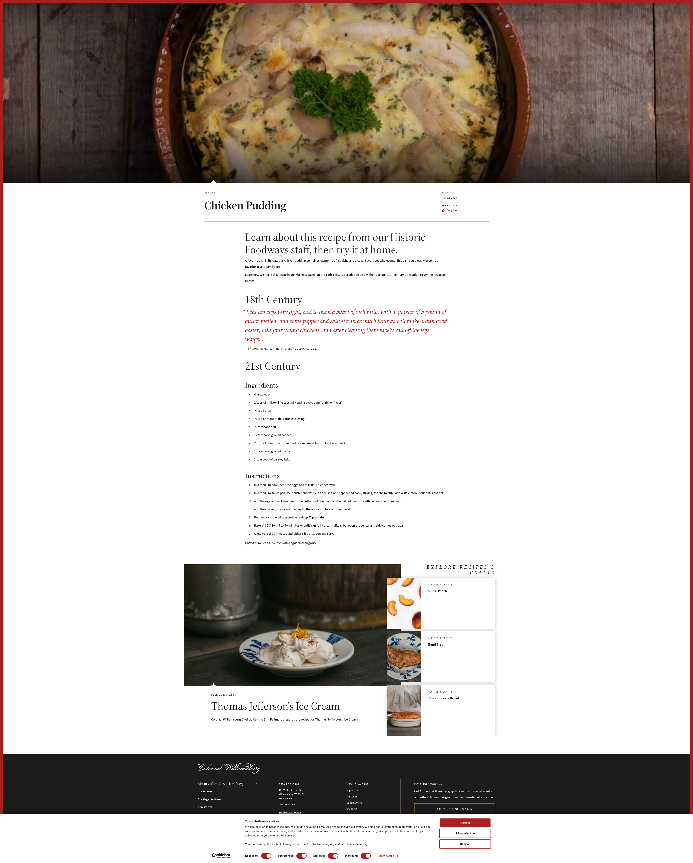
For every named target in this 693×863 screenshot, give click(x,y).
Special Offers (354, 803)
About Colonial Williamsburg (221, 783)
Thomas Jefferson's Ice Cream (275, 705)
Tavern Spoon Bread (443, 698)
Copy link (452, 210)
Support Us (352, 790)
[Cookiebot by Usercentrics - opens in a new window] (221, 856)
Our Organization (209, 799)
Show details (386, 855)
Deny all (465, 843)
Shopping (351, 809)
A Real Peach (437, 591)
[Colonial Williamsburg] (229, 772)
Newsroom (205, 807)
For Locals (352, 797)
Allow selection (465, 833)
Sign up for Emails (454, 809)
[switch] (301, 856)
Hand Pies (435, 644)
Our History (205, 791)
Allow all (465, 822)
